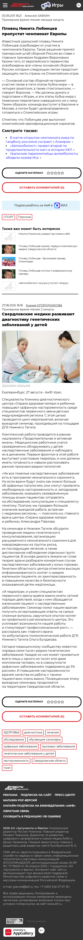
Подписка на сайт (36, 795)
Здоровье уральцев (16, 385)
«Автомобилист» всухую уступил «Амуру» (44, 283)
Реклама (10, 795)
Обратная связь (16, 811)
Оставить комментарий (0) (41, 187)
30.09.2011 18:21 (12, 15)
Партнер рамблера (36, 921)
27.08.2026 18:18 (12, 305)
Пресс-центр (65, 795)
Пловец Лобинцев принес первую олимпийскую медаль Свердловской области (48, 248)
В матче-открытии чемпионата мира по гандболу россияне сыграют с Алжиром (40, 140)
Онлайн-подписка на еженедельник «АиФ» (39, 805)
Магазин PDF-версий (20, 800)
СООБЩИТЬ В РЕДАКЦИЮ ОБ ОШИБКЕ (32, 816)
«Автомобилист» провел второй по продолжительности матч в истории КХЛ (39, 148)
